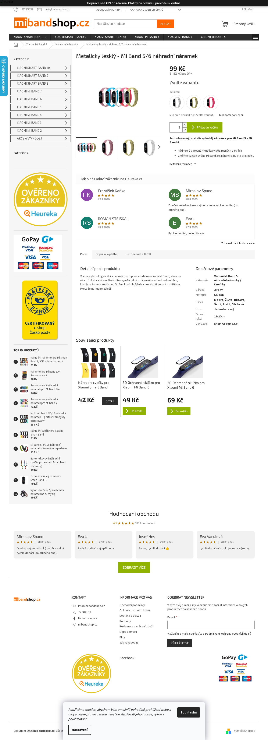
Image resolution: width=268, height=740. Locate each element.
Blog (122, 637)
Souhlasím (189, 712)
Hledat (165, 23)
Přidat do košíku (207, 127)
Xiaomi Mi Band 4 (29, 115)
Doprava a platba (130, 616)
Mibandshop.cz (87, 618)
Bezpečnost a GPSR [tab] (138, 254)
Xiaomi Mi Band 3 (29, 123)
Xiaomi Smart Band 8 (32, 83)
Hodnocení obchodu (134, 513)
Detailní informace (180, 164)
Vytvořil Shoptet (244, 731)
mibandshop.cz (87, 625)
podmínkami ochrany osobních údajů (228, 634)
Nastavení (79, 729)
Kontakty (125, 621)
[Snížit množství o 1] (184, 129)
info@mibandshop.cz (91, 606)
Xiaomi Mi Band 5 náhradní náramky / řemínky (227, 280)
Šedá (217, 304)
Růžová (239, 300)
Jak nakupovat (128, 643)
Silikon (219, 295)
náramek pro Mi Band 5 (230, 138)
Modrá (218, 300)
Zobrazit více (134, 567)
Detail (110, 401)
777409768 (85, 612)
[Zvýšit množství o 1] (184, 125)
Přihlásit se (180, 643)
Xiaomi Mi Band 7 (29, 91)
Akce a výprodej (29, 138)
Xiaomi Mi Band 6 (29, 99)
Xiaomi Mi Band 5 (29, 107)
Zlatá (226, 304)
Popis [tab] (83, 254)
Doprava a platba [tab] (106, 254)
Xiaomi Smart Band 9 (32, 76)
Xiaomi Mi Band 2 (29, 130)
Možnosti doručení (231, 115)
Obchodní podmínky (109, 10)
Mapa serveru (128, 632)
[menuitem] (29, 37)
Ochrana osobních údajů (146, 10)
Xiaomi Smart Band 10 (33, 68)
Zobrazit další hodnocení (237, 243)
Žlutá (228, 300)
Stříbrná (238, 304)
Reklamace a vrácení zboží (136, 626)
